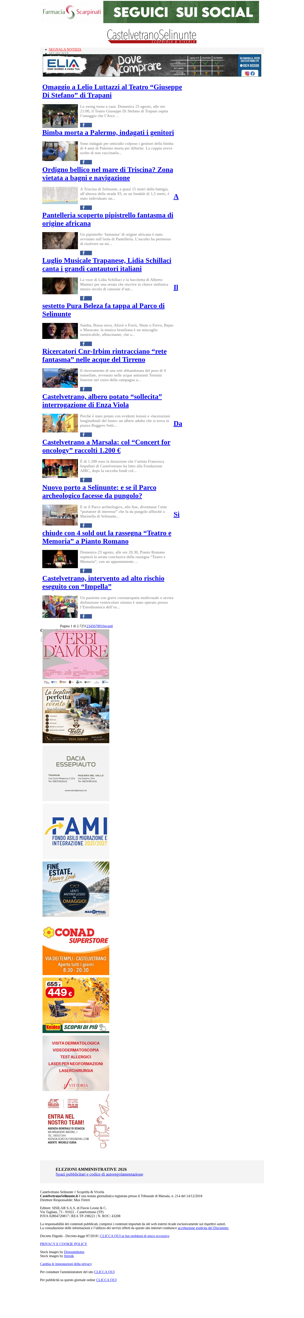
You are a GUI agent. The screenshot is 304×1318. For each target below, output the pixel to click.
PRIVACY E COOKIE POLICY (63, 1244)
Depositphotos (74, 1252)
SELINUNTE (59, 53)
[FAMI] (76, 858)
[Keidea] (76, 1032)
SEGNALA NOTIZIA (65, 49)
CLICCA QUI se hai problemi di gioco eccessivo (134, 1236)
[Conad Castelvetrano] (76, 974)
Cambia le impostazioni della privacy (66, 1264)
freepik (69, 1256)
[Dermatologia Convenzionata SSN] (76, 1090)
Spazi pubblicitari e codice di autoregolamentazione (99, 1174)
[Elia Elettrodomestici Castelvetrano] (152, 75)
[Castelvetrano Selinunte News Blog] (152, 42)
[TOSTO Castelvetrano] (76, 742)
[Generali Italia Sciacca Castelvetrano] (76, 1148)
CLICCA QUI (104, 1272)
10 (102, 626)
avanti (108, 626)
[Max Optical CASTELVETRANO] (76, 916)
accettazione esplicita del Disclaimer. (203, 1228)
